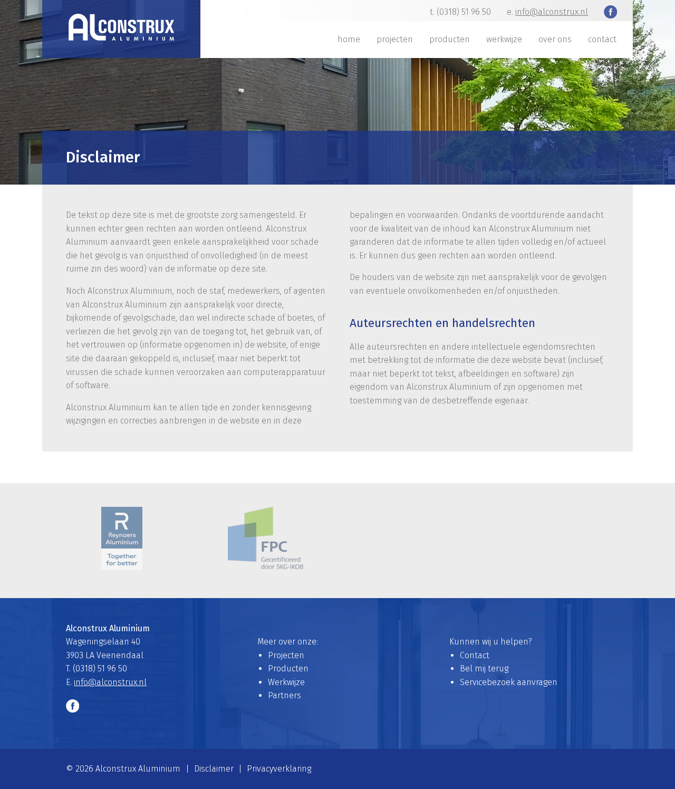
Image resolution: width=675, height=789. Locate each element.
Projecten (395, 39)
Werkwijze (504, 39)
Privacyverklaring (279, 769)
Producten (449, 39)
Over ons (555, 39)
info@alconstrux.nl (551, 12)
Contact (602, 39)
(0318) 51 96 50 (464, 12)
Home (349, 39)
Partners (284, 695)
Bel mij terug (484, 668)
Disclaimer (214, 769)
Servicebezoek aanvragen (508, 682)
